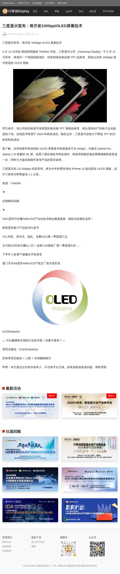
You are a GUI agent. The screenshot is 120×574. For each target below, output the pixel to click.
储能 (33, 546)
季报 (57, 11)
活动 (81, 11)
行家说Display (8, 3)
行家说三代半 (23, 3)
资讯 (46, 11)
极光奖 (93, 11)
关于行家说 (108, 11)
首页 (35, 11)
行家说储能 (37, 3)
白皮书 (69, 11)
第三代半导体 (37, 542)
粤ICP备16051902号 (87, 565)
